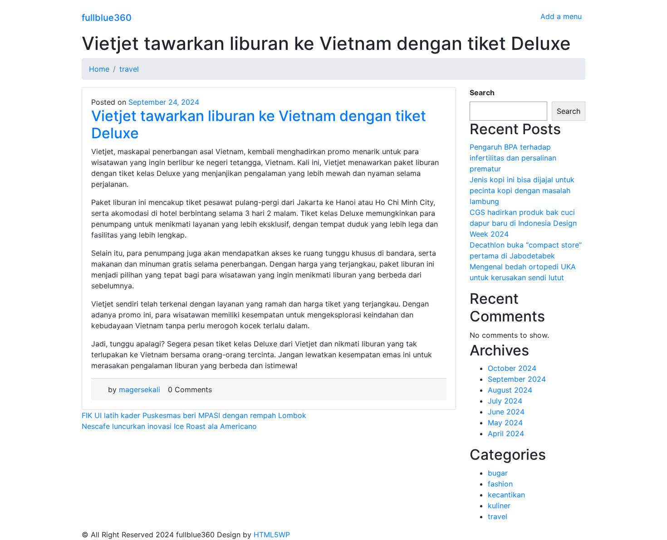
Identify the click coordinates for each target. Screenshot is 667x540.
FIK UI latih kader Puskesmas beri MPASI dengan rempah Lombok (194, 415)
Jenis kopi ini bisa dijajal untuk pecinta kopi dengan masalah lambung (522, 190)
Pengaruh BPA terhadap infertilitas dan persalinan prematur (513, 157)
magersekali (139, 389)
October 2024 (512, 368)
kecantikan (506, 494)
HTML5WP (272, 534)
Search (482, 92)
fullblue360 (107, 17)
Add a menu (561, 16)
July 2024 (505, 400)
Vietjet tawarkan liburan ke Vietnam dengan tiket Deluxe (258, 124)
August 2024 (510, 389)
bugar (498, 472)
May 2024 (505, 422)
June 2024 (506, 411)
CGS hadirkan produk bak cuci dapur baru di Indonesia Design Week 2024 (523, 223)
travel (497, 516)
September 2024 (517, 379)
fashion (500, 483)
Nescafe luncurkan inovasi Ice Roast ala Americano (169, 426)
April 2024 (506, 433)
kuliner (499, 505)
